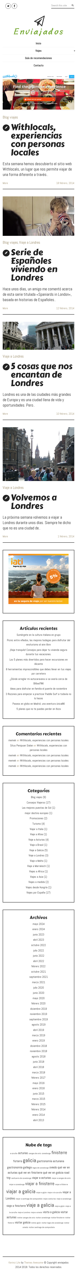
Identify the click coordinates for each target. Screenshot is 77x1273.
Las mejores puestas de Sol (36, 808)
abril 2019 (38, 1030)
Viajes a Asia (36, 877)
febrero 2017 (38, 1077)
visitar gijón (36, 1223)
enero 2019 (38, 1040)
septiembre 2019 (38, 1019)
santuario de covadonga (21, 1178)
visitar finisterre (57, 1218)
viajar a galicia (20, 1191)
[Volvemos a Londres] (38, 454)
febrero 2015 (38, 1104)
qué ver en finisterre (30, 1172)
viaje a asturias (49, 1199)
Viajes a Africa (36, 871)
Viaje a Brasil (36, 845)
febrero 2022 (38, 966)
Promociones (36, 818)
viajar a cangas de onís (61, 1178)
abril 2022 (38, 961)
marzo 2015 (38, 1099)
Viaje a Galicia (36, 850)
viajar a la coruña (54, 1192)
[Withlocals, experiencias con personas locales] (38, 92)
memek (12, 740)
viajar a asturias (41, 1178)
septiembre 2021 (38, 977)
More (5, 183)
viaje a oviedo (36, 1212)
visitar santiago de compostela (42, 1227)
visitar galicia (22, 1222)
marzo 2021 (38, 982)
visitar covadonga (43, 1218)
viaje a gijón (60, 1206)
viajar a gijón (41, 1192)
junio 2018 (38, 1062)
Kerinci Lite (14, 1262)
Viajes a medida (36, 882)
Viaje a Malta (36, 861)
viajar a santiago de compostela (29, 1199)
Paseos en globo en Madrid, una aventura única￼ (39, 704)
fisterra (17, 1161)
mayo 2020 (39, 998)
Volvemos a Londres (34, 501)
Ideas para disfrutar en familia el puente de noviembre (38, 688)
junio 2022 (38, 956)
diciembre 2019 (38, 1009)
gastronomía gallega (19, 1167)
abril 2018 (38, 1067)
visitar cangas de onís (26, 1218)
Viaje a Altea (36, 834)
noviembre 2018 (38, 1051)
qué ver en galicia (53, 1172)
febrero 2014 (38, 1109)
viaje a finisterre (16, 1206)
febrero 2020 (38, 1003)
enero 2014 (38, 1115)
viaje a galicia (40, 1205)
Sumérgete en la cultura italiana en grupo (39, 635)
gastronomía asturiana (50, 1161)
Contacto (39, 65)
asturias (23, 1153)
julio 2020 (38, 987)
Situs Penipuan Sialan (21, 745)
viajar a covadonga (17, 1184)
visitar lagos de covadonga (52, 1223)
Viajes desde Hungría (36, 887)
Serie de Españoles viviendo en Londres (34, 265)
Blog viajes (10, 117)
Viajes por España (36, 892)
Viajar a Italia (36, 829)
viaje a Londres (24, 1212)
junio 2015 (38, 1093)
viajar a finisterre (39, 1183)
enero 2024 (38, 929)
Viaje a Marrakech (36, 866)
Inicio (38, 43)
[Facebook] (14, 6)
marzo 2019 (38, 1035)
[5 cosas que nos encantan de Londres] (38, 336)
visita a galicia (51, 1212)
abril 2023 (38, 940)
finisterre (59, 1152)
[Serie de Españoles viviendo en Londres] (38, 216)
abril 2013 (38, 1120)
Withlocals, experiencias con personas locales (37, 140)
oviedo (53, 1167)
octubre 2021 (38, 971)
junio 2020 (38, 993)
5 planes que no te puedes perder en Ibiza (38, 709)
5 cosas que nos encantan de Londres (41, 375)
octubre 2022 (38, 945)
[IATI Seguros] (38, 579)
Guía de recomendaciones (38, 58)
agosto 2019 (38, 1024)
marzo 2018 (38, 1072)
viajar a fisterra (61, 1184)
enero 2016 (38, 1088)
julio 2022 (38, 950)
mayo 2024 (39, 924)
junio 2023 (38, 934)
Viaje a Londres (29, 242)
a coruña (13, 1153)
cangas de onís (35, 1153)
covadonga (46, 1153)
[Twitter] (8, 6)
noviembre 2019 (38, 1014)
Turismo (36, 824)
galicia (29, 1160)
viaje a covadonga (64, 1199)
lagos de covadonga (40, 1168)
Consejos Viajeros (36, 802)
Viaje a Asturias (36, 839)
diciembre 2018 (38, 1046)
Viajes (54, 51)
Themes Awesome (33, 1262)
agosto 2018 (38, 1056)
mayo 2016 (39, 1083)
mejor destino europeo (36, 813)
